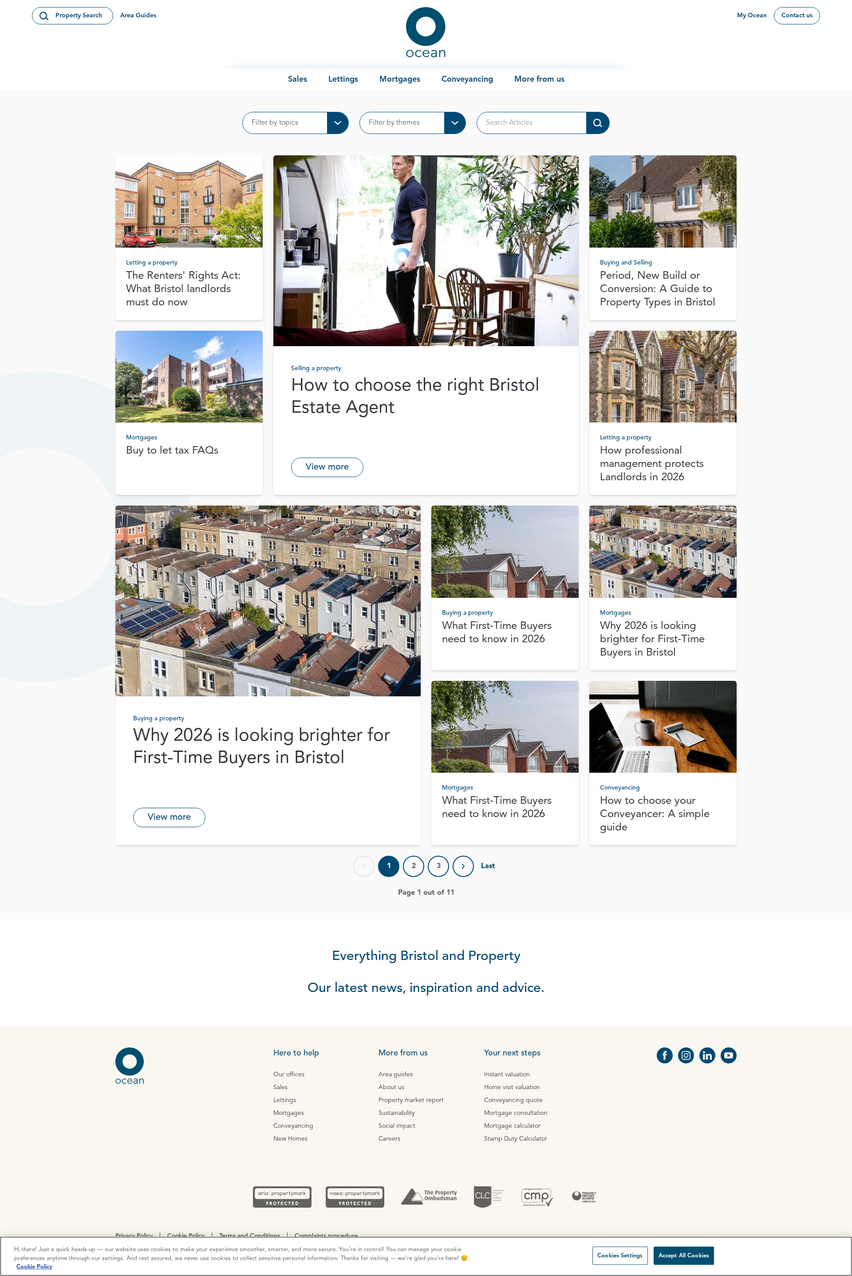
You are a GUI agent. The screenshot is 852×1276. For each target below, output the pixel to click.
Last (488, 866)
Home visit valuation (512, 1087)
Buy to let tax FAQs (172, 451)
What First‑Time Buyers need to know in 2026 (497, 633)
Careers (389, 1139)
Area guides (396, 1074)
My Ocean (752, 15)
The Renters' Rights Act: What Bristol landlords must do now (183, 289)
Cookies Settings (620, 1255)
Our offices (288, 1074)
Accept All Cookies (684, 1255)
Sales (297, 79)
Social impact (397, 1126)
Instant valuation (507, 1074)
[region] (426, 1256)
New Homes (290, 1139)
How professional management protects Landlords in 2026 (652, 464)
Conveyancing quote (513, 1100)
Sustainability (397, 1113)
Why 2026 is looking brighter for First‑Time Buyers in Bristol (261, 747)
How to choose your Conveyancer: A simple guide (655, 814)
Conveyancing (467, 79)
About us (391, 1087)
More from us (539, 79)
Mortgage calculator (512, 1126)
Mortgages (399, 79)
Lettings (343, 79)
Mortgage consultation (516, 1113)
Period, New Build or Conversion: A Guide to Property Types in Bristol (657, 289)
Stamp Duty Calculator (515, 1139)
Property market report (411, 1100)
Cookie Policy (34, 1267)
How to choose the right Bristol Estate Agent (415, 397)
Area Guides (138, 15)
